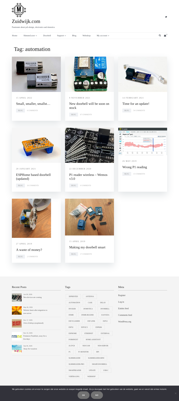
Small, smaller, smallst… (33, 103)
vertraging (74, 376)
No (96, 395)
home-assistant (93, 340)
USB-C (105, 370)
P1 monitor (83, 352)
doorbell (105, 309)
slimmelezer (74, 358)
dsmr (71, 315)
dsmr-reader (87, 315)
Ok (83, 395)
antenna (90, 296)
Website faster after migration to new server (35, 311)
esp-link (91, 321)
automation (74, 303)
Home (14, 35)
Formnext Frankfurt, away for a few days (35, 337)
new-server (103, 346)
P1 (69, 352)
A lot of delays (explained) (33, 323)
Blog (74, 35)
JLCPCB (72, 346)
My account (102, 35)
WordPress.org (124, 321)
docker (72, 309)
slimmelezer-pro (76, 364)
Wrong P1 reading (134, 167)
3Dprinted (73, 296)
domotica (88, 309)
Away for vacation (30, 349)
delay (103, 303)
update (92, 370)
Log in (121, 302)
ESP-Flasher (74, 321)
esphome (73, 333)
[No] (175, 393)
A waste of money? (29, 250)
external (105, 333)
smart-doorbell (99, 364)
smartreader (75, 370)
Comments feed (125, 315)
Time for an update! (135, 103)
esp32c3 (84, 327)
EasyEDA (105, 315)
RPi (97, 352)
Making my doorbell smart (87, 247)
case (90, 303)
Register (121, 295)
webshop (91, 376)
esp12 (105, 321)
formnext (73, 340)
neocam (86, 346)
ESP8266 (99, 327)
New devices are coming (32, 297)
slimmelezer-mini (96, 358)
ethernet (88, 333)
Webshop (87, 35)
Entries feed (123, 308)
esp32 (71, 327)
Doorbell (47, 35)
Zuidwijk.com (26, 21)
